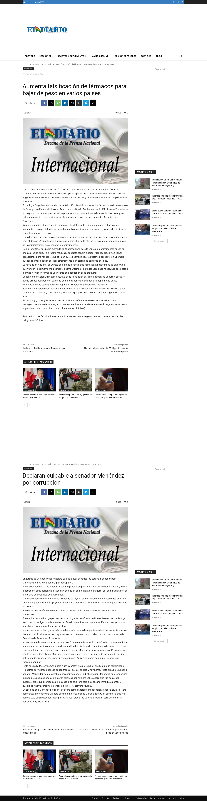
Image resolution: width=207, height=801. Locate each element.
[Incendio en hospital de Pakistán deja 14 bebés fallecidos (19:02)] (142, 199)
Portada (95, 798)
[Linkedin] (65, 103)
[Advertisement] (127, 30)
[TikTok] (178, 2)
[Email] (72, 103)
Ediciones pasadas (158, 798)
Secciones (33, 64)
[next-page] (29, 405)
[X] (182, 2)
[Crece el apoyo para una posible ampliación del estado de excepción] (142, 229)
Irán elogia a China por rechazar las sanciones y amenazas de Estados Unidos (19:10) (167, 182)
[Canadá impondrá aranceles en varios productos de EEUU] (39, 379)
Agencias (173, 798)
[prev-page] (24, 405)
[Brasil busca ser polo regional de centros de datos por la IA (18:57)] (142, 214)
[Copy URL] (93, 103)
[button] (180, 56)
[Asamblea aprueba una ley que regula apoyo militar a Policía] (75, 379)
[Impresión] (79, 103)
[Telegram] (86, 103)
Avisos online (141, 798)
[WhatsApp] (58, 103)
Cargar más (159, 241)
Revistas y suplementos (123, 798)
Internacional (45, 64)
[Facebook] (170, 2)
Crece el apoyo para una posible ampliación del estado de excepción (167, 228)
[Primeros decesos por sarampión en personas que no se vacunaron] (111, 379)
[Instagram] (174, 2)
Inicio (25, 64)
